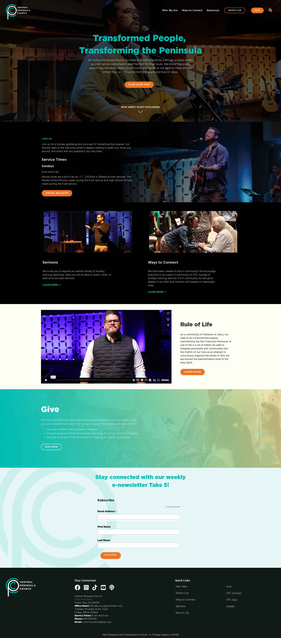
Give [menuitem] (257, 10)
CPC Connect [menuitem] (234, 593)
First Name (104, 527)
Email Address (107, 512)
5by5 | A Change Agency (155, 635)
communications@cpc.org (96, 622)
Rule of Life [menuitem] (182, 613)
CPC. (81, 177)
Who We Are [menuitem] (170, 10)
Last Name (103, 540)
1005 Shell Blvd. (83, 599)
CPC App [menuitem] (231, 600)
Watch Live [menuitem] (234, 10)
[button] (271, 10)
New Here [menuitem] (181, 586)
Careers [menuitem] (230, 606)
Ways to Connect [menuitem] (192, 10)
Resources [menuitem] (213, 10)
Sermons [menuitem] (181, 606)
